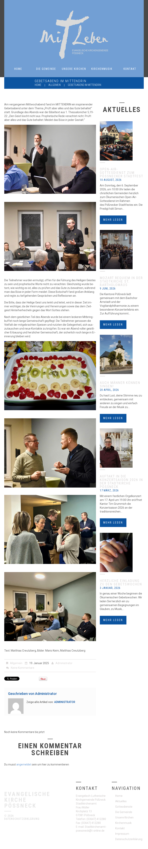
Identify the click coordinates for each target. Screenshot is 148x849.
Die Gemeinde (46, 68)
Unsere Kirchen (74, 68)
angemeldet (23, 764)
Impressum (122, 833)
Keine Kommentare (22, 667)
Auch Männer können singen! (120, 384)
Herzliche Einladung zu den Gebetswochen (121, 582)
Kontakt (130, 68)
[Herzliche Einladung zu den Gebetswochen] (122, 552)
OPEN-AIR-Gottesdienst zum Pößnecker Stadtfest (121, 172)
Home (18, 68)
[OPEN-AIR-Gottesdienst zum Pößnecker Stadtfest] (122, 141)
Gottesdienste (123, 806)
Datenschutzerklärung (22, 818)
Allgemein (54, 84)
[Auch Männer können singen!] (122, 354)
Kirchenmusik (101, 68)
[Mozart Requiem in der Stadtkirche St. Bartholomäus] (122, 249)
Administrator (64, 663)
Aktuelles (121, 801)
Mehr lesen (113, 219)
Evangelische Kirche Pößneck (27, 800)
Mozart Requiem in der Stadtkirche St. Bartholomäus (121, 281)
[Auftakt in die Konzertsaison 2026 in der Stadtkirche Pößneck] (122, 448)
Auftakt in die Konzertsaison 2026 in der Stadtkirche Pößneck (121, 481)
